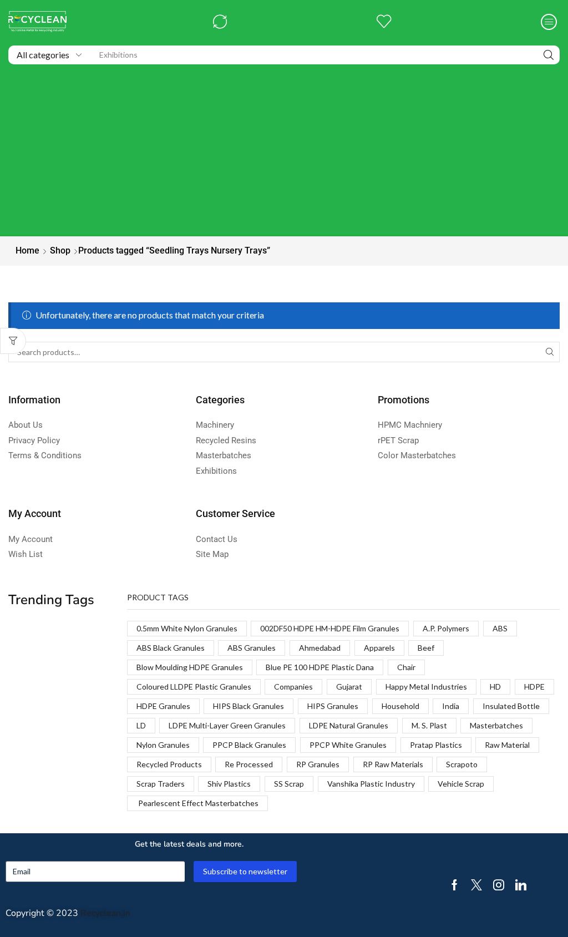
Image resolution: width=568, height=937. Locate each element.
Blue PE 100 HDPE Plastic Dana (320, 667)
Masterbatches (496, 725)
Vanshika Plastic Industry (371, 783)
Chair (406, 667)
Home (27, 250)
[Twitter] (476, 884)
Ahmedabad (320, 647)
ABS (500, 628)
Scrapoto (462, 764)
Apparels (379, 647)
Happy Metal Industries (426, 686)
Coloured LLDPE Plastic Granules (193, 686)
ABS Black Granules (170, 647)
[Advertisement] (284, 153)
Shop (60, 250)
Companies (293, 686)
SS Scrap (289, 783)
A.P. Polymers (446, 628)
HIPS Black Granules (248, 706)
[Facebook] (454, 884)
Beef (426, 647)
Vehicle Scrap (461, 783)
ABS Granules (251, 647)
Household (400, 706)
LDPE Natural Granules (348, 725)
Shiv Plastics (229, 783)
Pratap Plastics (436, 744)
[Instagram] (498, 884)
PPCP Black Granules (249, 744)
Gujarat (349, 686)
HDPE (534, 686)
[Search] (548, 54)
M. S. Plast (429, 725)
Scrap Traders (160, 783)
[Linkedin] (520, 884)
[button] (220, 21)
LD (141, 725)
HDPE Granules (163, 706)
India (450, 706)
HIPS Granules (332, 706)
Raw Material (507, 744)
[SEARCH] (549, 352)
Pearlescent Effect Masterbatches (197, 803)
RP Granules (317, 764)
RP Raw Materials (393, 764)
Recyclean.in (105, 913)
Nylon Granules (163, 744)
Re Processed (249, 764)
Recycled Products (169, 764)
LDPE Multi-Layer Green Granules (227, 725)
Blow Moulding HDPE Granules (189, 667)
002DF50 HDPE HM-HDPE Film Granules (329, 628)
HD (495, 686)
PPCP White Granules (348, 744)
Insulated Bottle (511, 706)
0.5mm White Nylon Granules (186, 628)
